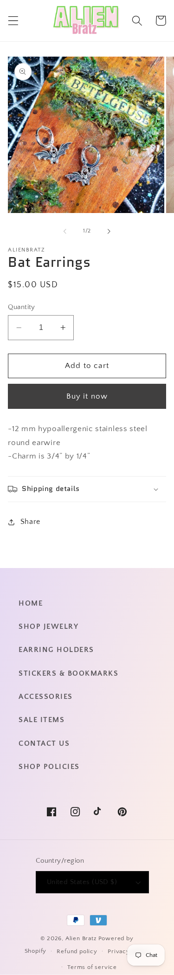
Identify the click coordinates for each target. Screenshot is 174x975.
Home (31, 603)
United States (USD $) (82, 882)
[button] (13, 20)
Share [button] (30, 521)
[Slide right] (109, 231)
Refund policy (77, 951)
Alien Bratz (81, 938)
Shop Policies (49, 766)
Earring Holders (56, 650)
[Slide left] (65, 231)
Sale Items (41, 720)
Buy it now (87, 396)
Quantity (21, 307)
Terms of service (92, 967)
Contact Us (44, 743)
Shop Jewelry (48, 626)
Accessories (46, 696)
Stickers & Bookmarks (68, 673)
